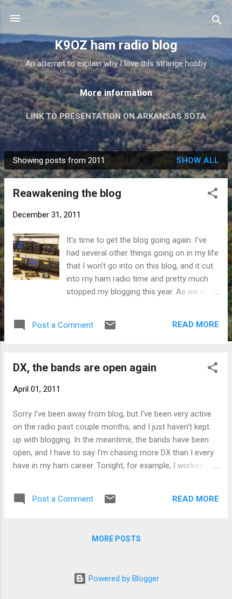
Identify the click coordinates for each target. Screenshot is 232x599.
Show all (197, 160)
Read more (195, 324)
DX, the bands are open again (84, 367)
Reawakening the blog (67, 193)
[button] (212, 195)
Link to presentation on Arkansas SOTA (116, 116)
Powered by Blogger (122, 578)
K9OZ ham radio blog (116, 45)
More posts (116, 538)
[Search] (216, 21)
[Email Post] (110, 329)
